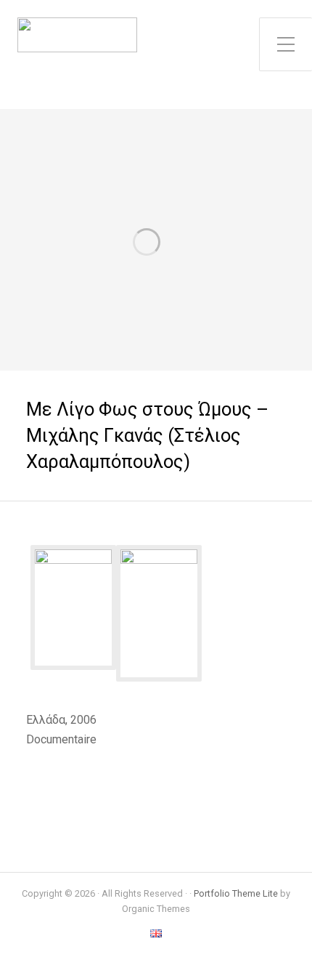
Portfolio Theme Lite (236, 893)
